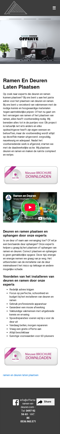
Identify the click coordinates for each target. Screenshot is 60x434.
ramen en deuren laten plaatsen (20, 375)
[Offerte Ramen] (16, 402)
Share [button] (47, 401)
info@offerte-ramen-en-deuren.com (28, 404)
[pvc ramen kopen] (16, 8)
